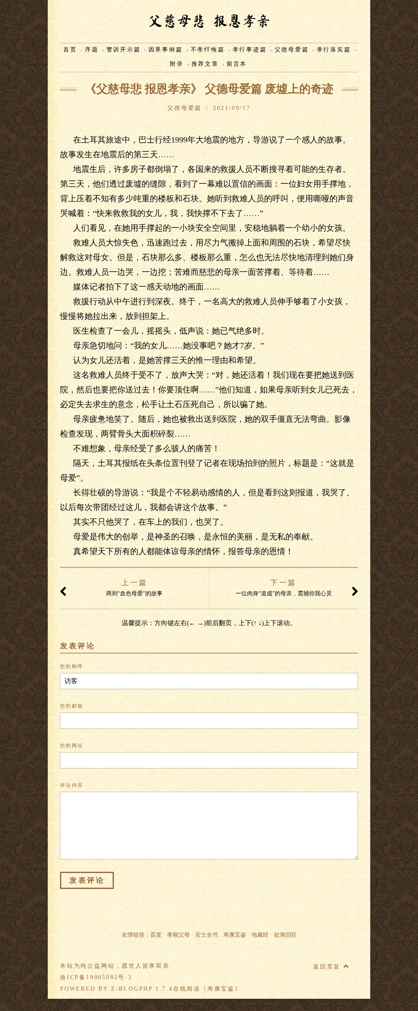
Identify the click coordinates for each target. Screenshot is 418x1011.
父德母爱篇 (292, 50)
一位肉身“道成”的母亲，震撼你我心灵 (284, 588)
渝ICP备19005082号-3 (96, 977)
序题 (92, 50)
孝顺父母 (178, 935)
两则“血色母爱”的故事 (134, 588)
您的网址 (72, 745)
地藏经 (260, 935)
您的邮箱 (72, 706)
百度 (156, 935)
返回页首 (328, 967)
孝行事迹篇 (250, 50)
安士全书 (206, 935)
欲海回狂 (285, 935)
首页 (70, 50)
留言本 (237, 64)
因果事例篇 (166, 50)
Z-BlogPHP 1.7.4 (142, 989)
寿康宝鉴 (234, 935)
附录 (177, 64)
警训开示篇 (124, 50)
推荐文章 (205, 64)
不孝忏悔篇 (208, 50)
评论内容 (72, 785)
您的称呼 (72, 666)
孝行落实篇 (334, 50)
